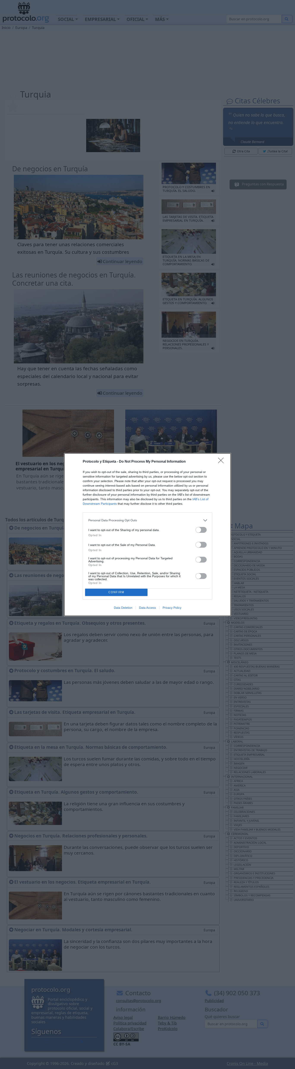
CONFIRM (116, 592)
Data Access (147, 607)
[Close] (222, 462)
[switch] (201, 530)
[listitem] (147, 520)
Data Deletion (123, 607)
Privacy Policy (172, 607)
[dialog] (147, 534)
